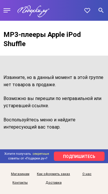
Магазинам (20, 174)
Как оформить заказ (53, 174)
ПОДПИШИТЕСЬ (79, 156)
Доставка (54, 182)
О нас (87, 174)
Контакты (20, 182)
